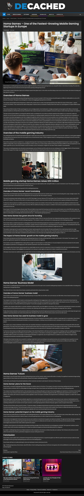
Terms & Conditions (41, 489)
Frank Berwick (6, 480)
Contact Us (60, 14)
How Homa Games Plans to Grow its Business (70, 451)
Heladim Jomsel (27, 480)
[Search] (80, 14)
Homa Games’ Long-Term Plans (10, 451)
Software (26, 14)
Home (8, 14)
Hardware (34, 14)
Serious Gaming (17, 14)
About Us (51, 14)
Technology (43, 14)
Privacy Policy (33, 489)
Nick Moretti (6, 30)
